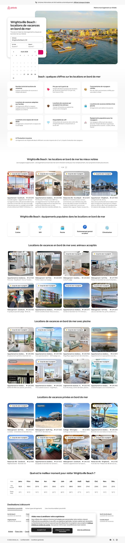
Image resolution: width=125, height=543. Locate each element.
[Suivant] (65, 167)
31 (13, 78)
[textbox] (18, 46)
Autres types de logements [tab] (33, 508)
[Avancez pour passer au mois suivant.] (35, 51)
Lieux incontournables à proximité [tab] (55, 508)
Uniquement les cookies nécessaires (62, 530)
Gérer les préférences (83, 530)
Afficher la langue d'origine (82, 2)
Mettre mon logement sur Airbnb (105, 8)
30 (35, 74)
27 (24, 74)
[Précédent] (59, 167)
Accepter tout (41, 530)
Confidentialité (24, 540)
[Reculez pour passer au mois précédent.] (13, 51)
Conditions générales (37, 540)
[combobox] (27, 40)
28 (28, 74)
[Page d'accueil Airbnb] (12, 8)
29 (31, 74)
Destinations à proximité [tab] (14, 508)
